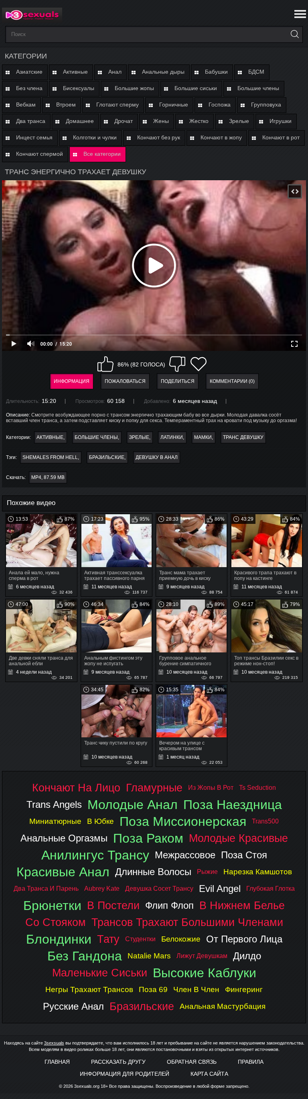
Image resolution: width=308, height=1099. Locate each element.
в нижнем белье (242, 905)
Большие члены (258, 88)
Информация (71, 381)
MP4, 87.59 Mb (48, 477)
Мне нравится (105, 364)
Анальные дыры (163, 71)
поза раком (148, 838)
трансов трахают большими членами (187, 922)
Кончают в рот (281, 137)
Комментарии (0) (232, 381)
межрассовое (185, 854)
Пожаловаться (125, 381)
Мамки (203, 437)
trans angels (54, 804)
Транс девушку (243, 437)
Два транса (30, 121)
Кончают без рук (158, 137)
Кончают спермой (39, 154)
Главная (57, 1062)
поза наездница (232, 804)
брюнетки (52, 905)
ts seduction (257, 787)
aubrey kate (102, 888)
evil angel (220, 888)
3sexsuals (54, 1043)
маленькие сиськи (99, 972)
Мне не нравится (177, 364)
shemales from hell (50, 457)
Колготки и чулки (95, 137)
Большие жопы (134, 88)
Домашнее (80, 121)
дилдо (247, 955)
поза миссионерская (183, 821)
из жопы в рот (210, 787)
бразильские (106, 457)
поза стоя (244, 854)
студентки (140, 939)
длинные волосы (153, 871)
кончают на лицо (76, 787)
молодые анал (132, 804)
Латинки (171, 437)
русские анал (73, 1006)
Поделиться (178, 381)
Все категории (102, 154)
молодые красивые (238, 838)
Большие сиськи (195, 88)
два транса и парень (46, 888)
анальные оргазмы (63, 838)
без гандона (84, 956)
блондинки (58, 939)
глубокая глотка (270, 888)
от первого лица (244, 939)
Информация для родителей (124, 1074)
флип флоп (169, 905)
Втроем (66, 104)
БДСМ (256, 71)
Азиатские (29, 71)
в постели (113, 905)
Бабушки (216, 71)
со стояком (55, 922)
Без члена (29, 88)
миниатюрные (55, 821)
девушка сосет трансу (159, 888)
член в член (196, 989)
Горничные (173, 104)
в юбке (100, 821)
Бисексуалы (78, 88)
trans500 (265, 821)
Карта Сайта (209, 1074)
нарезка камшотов (257, 872)
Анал (115, 71)
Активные (75, 71)
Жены (161, 121)
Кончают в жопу (221, 137)
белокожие (181, 939)
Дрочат (123, 121)
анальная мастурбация (222, 1006)
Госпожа (220, 104)
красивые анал (62, 872)
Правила (250, 1062)
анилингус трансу (95, 855)
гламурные (154, 787)
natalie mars (149, 956)
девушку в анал (157, 457)
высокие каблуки (204, 972)
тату (108, 939)
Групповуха (266, 104)
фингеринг (244, 989)
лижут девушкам (201, 955)
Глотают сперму (117, 104)
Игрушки (281, 121)
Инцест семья (34, 137)
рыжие (207, 871)
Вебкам (26, 104)
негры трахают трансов (89, 989)
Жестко (199, 121)
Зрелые (239, 121)
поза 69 (153, 989)
